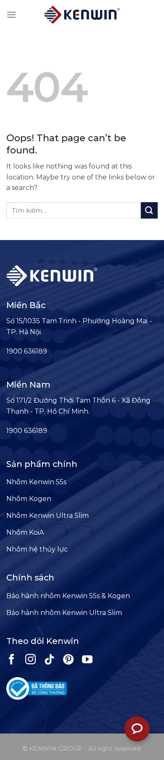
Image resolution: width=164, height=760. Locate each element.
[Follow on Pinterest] (68, 660)
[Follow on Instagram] (30, 660)
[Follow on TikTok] (49, 660)
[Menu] (11, 14)
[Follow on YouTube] (87, 660)
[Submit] (149, 210)
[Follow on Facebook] (11, 660)
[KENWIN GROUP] (82, 15)
